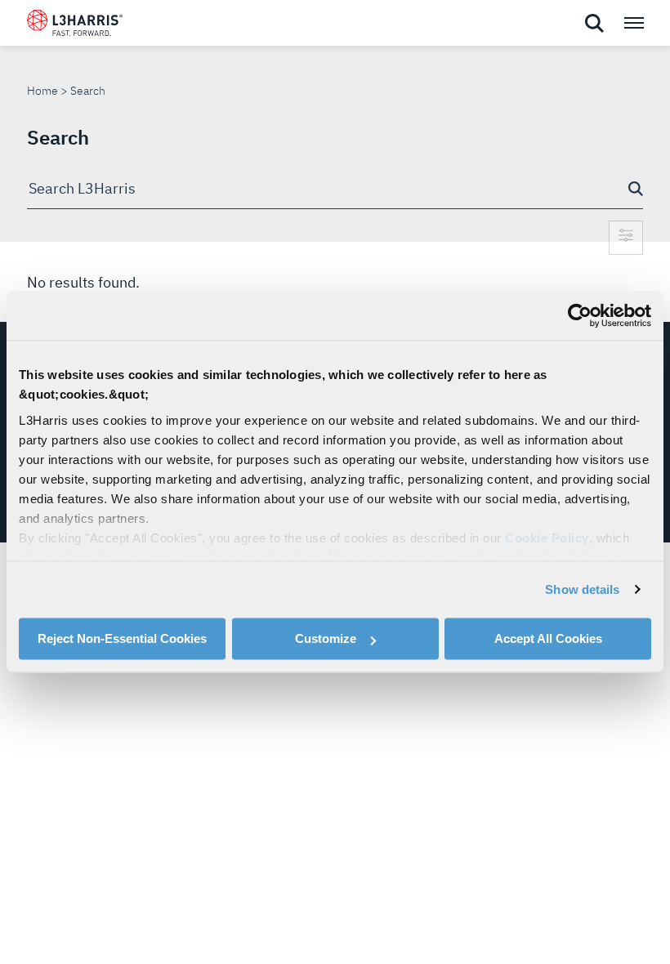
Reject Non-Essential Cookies (122, 638)
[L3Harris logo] (75, 26)
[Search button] (635, 188)
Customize (325, 638)
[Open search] (594, 23)
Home (42, 90)
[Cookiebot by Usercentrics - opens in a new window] (579, 315)
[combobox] (335, 189)
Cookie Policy (547, 538)
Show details (582, 589)
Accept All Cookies (548, 638)
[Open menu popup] (633, 23)
